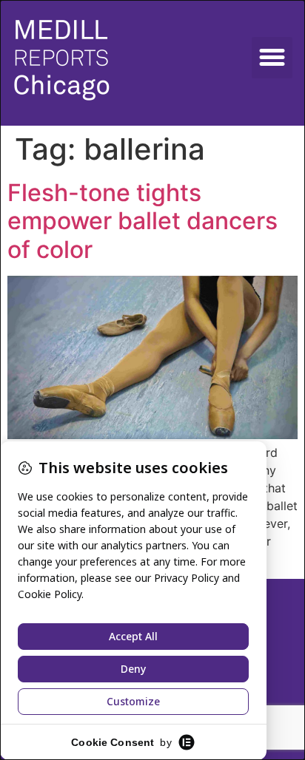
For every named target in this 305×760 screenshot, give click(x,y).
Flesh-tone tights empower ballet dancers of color (142, 221)
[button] (272, 57)
